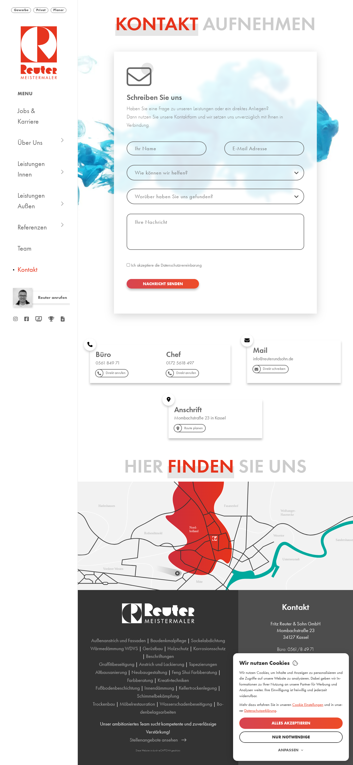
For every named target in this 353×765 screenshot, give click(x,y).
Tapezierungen (203, 664)
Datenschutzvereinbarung (181, 265)
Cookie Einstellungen (307, 704)
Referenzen (32, 227)
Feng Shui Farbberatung (194, 672)
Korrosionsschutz (209, 648)
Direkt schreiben (274, 368)
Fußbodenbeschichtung (118, 688)
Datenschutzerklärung (260, 710)
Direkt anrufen (116, 372)
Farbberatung (140, 680)
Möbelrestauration (137, 704)
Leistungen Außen (31, 200)
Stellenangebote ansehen (154, 740)
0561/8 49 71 (301, 649)
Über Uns (30, 142)
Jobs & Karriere (28, 116)
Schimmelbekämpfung (158, 696)
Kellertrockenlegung (198, 688)
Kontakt (27, 269)
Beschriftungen (160, 656)
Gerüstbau (153, 648)
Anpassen (288, 750)
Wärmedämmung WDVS (114, 648)
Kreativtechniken (173, 680)
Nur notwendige (291, 737)
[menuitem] (39, 116)
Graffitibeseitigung (116, 664)
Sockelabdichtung (208, 640)
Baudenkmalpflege (168, 640)
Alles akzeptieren (291, 723)
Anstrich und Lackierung (161, 664)
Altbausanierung (111, 672)
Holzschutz (178, 648)
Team (25, 248)
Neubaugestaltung (149, 672)
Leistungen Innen (31, 169)
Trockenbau (104, 704)
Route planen (193, 428)
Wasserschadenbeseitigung (186, 704)
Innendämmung (159, 688)
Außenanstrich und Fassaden (118, 640)
